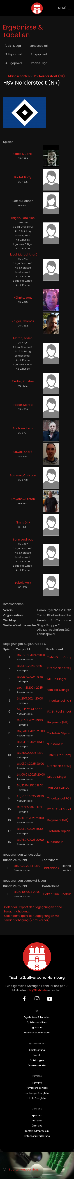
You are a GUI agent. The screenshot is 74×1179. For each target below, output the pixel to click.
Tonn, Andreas (23, 539)
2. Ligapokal (13, 54)
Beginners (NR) (57, 722)
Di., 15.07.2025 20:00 (30, 840)
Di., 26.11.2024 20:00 (30, 698)
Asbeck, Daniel (23, 154)
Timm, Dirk (22, 522)
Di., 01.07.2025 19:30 (30, 829)
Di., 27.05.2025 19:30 (30, 807)
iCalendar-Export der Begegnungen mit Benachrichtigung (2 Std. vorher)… (31, 918)
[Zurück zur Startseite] (37, 8)
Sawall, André (22, 452)
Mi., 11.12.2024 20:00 (29, 709)
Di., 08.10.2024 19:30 (30, 677)
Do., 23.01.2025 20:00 (31, 731)
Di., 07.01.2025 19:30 (30, 720)
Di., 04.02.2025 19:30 (30, 742)
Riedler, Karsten (23, 381)
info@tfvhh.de (37, 990)
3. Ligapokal (39, 54)
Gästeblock (51, 868)
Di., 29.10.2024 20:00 (27, 892)
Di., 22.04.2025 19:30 (30, 785)
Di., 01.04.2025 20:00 (30, 764)
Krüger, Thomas (23, 321)
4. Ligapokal (13, 63)
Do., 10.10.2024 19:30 (27, 866)
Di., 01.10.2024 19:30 (29, 666)
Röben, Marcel (23, 405)
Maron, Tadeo (23, 338)
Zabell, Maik (23, 583)
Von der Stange (58, 690)
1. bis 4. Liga (13, 46)
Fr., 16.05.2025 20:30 (30, 796)
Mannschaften (19, 76)
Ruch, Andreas (23, 428)
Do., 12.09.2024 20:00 (31, 655)
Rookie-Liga (39, 63)
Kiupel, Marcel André (22, 254)
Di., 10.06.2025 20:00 (30, 818)
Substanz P (55, 744)
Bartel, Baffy (22, 177)
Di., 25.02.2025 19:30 (30, 753)
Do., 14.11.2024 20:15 (30, 688)
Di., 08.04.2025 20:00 (31, 774)
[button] (64, 8)
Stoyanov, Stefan (23, 499)
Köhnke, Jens (23, 298)
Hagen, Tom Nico (23, 218)
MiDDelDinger (56, 679)
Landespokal (39, 46)
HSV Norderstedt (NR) (49, 76)
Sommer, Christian (23, 475)
